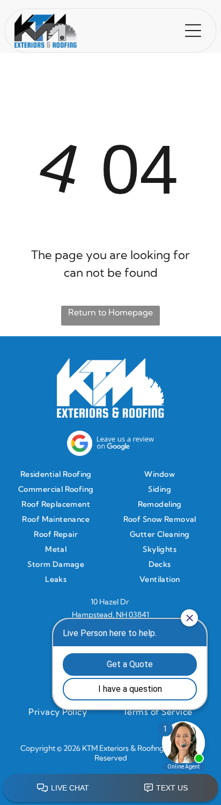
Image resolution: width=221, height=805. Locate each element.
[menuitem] (59, 474)
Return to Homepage (110, 312)
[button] (193, 30)
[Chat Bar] (110, 788)
